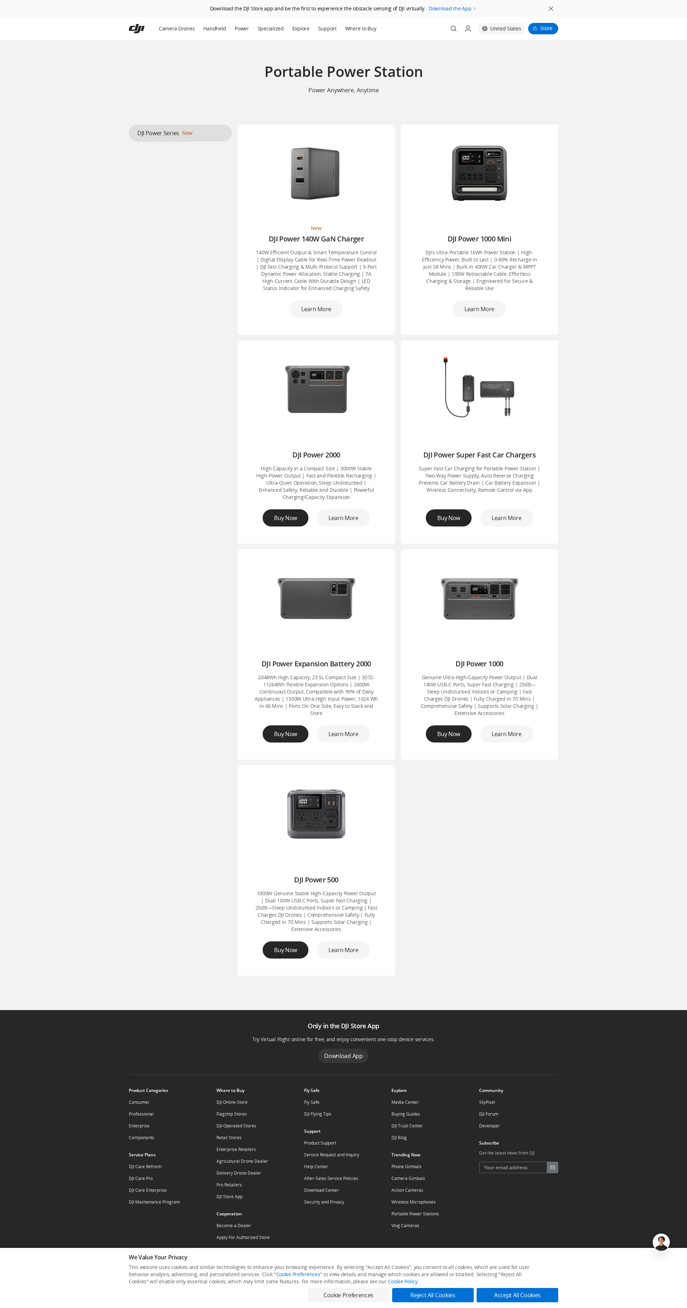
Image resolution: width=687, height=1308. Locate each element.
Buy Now (285, 518)
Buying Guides (405, 1114)
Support (327, 28)
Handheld (214, 28)
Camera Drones (177, 28)
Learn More (316, 309)
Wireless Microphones (413, 1202)
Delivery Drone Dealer (238, 1173)
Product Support (320, 1143)
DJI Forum (488, 1114)
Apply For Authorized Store (243, 1237)
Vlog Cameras (405, 1226)
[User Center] (468, 28)
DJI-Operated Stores (236, 1126)
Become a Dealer (233, 1226)
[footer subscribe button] (552, 1167)
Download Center (321, 1190)
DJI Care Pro (141, 1178)
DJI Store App (229, 1197)
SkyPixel (487, 1102)
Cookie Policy (402, 1281)
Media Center (405, 1102)
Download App (343, 1056)
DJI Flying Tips (317, 1114)
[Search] (454, 28)
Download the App (450, 8)
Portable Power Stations (415, 1214)
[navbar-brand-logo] (145, 28)
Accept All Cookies (517, 1295)
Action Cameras (407, 1190)
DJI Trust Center (407, 1126)
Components (141, 1138)
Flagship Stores (231, 1114)
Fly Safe (312, 1102)
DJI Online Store (232, 1102)
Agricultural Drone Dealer (242, 1161)
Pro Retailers (229, 1185)
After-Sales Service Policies (331, 1178)
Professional (141, 1114)
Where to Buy (360, 28)
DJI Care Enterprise (148, 1190)
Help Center (316, 1167)
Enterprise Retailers (236, 1149)
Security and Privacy (324, 1202)
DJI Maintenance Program (154, 1202)
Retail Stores (229, 1138)
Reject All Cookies (432, 1295)
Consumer (139, 1102)
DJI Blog (399, 1138)
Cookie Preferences (298, 1274)
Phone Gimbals (406, 1167)
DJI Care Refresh (145, 1167)
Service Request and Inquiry (331, 1155)
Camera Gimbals (408, 1178)
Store (546, 28)
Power (242, 28)
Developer (489, 1126)
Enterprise (139, 1126)
